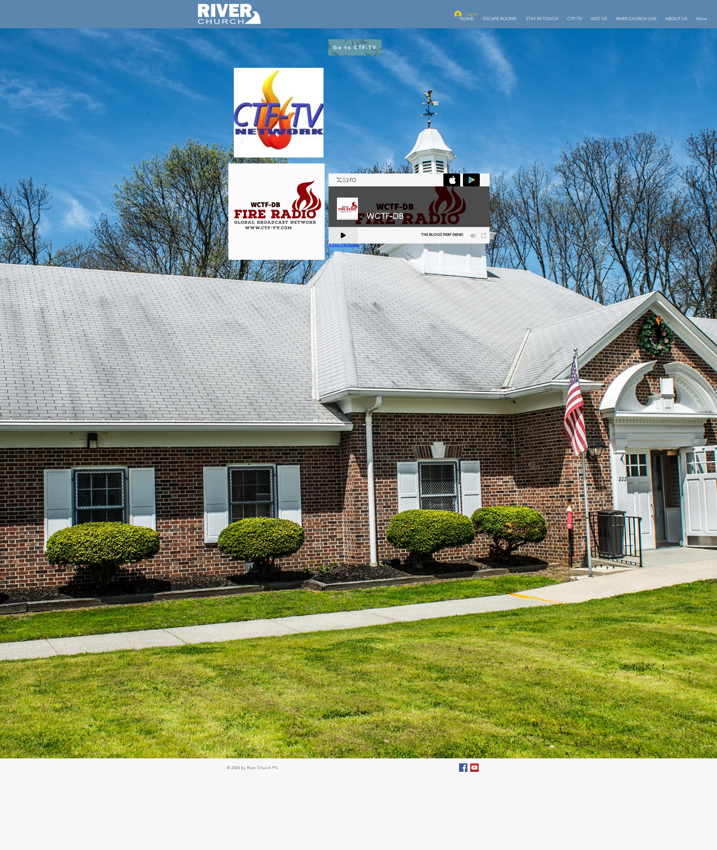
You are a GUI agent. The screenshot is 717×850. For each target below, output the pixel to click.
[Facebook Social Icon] (463, 767)
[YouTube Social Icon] (474, 767)
